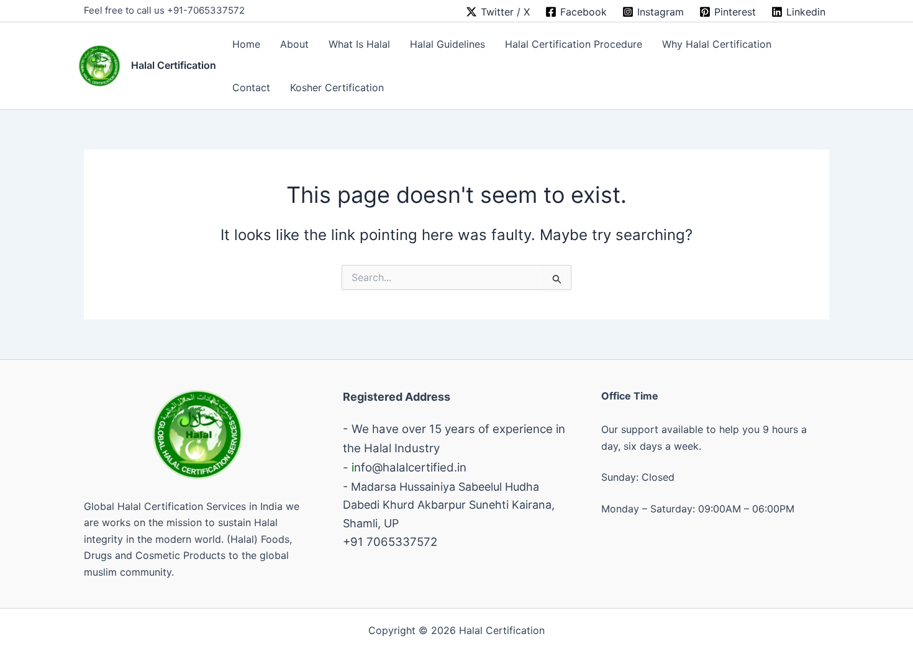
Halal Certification (173, 65)
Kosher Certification (337, 87)
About (294, 44)
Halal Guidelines (447, 44)
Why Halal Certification (716, 44)
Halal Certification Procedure (573, 44)
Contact (251, 87)
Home (246, 44)
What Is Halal (359, 44)
